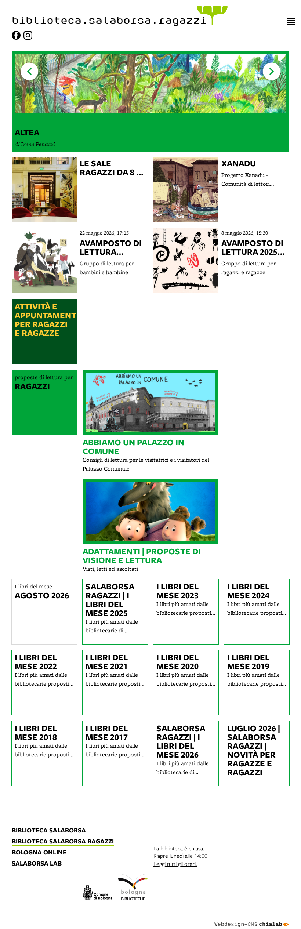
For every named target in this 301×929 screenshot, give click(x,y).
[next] (271, 71)
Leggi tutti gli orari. (175, 863)
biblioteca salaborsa (49, 830)
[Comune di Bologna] (97, 894)
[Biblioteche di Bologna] (133, 888)
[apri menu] (291, 21)
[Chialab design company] (251, 918)
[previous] (29, 71)
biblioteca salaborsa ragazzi (63, 841)
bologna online (39, 852)
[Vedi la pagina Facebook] (16, 35)
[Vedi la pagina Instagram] (27, 35)
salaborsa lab (37, 863)
